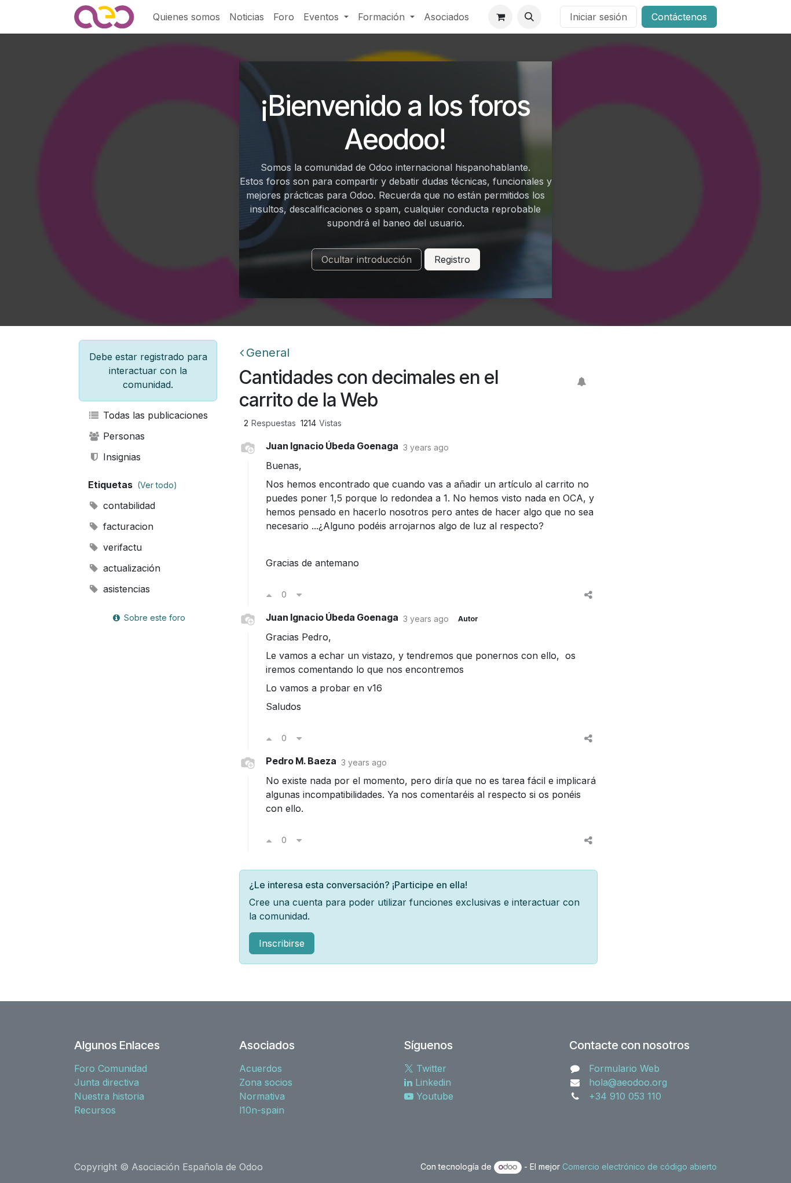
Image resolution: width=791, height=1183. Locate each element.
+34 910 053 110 (625, 1096)
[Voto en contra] (299, 594)
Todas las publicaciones (154, 415)
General (268, 353)
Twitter (429, 1068)
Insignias (120, 457)
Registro (452, 259)
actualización (130, 568)
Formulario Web (624, 1068)
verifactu (121, 547)
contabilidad (127, 505)
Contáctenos (679, 17)
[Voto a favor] (269, 594)
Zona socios (265, 1082)
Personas (122, 436)
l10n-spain (261, 1110)
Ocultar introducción (366, 259)
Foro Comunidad (110, 1068)
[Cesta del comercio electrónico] (500, 17)
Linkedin (431, 1082)
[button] (529, 17)
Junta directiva (106, 1082)
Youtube (433, 1096)
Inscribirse (282, 943)
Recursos (95, 1110)
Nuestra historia (109, 1096)
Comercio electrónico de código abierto (639, 1166)
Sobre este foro (153, 617)
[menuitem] (186, 16)
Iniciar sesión (598, 17)
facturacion (126, 526)
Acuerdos (260, 1068)
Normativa (262, 1096)
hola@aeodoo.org (628, 1082)
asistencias (125, 589)
